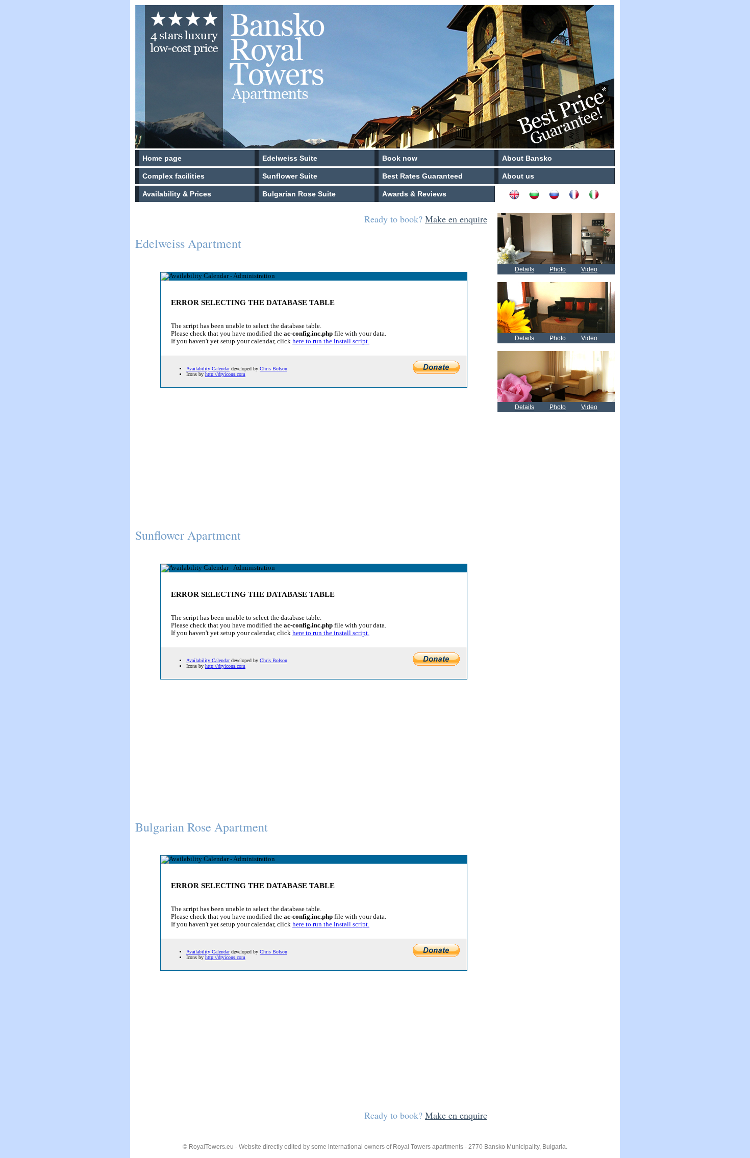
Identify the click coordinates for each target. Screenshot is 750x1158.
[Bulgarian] (538, 197)
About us (518, 176)
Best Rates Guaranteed (422, 176)
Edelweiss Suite (289, 158)
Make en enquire (456, 219)
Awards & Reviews (414, 194)
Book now (399, 158)
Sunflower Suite (289, 176)
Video (589, 269)
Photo (557, 269)
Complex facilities (173, 176)
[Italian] (598, 197)
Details (524, 269)
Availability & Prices (176, 194)
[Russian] (558, 197)
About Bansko (527, 158)
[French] (578, 197)
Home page (162, 158)
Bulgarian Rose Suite (299, 194)
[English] (518, 197)
